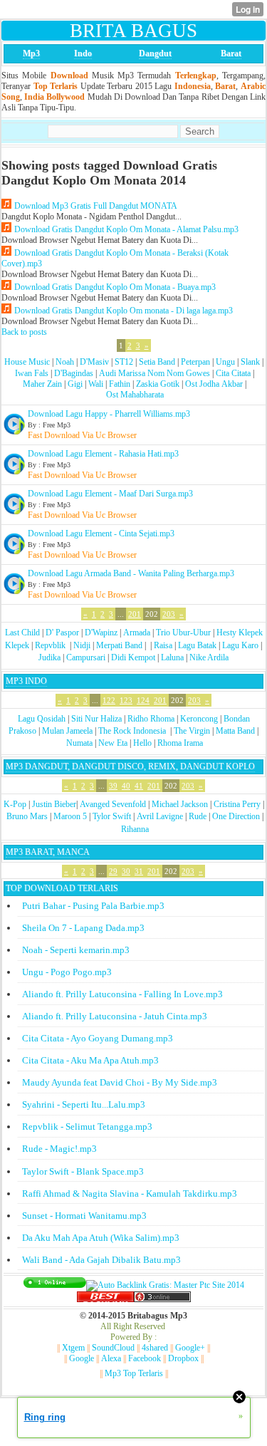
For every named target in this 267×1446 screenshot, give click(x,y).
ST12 (124, 362)
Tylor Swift (112, 816)
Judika (49, 657)
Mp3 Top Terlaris (134, 1373)
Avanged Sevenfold (113, 804)
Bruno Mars (27, 816)
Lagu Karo (240, 645)
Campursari (85, 657)
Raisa (163, 645)
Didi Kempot (133, 657)
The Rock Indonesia (133, 731)
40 (126, 785)
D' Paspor (62, 633)
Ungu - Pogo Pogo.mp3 (67, 972)
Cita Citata (233, 373)
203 (168, 614)
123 (126, 700)
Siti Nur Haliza (96, 719)
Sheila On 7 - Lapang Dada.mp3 (83, 927)
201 (134, 614)
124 (143, 700)
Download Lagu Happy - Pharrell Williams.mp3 (109, 414)
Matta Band (235, 731)
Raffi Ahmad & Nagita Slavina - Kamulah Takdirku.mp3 (129, 1193)
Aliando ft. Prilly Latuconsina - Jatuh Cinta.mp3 (114, 1016)
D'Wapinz (101, 633)
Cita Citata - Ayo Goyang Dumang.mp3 (97, 1038)
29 (113, 871)
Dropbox (183, 1358)
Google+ (190, 1348)
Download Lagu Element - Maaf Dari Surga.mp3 (110, 494)
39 (113, 785)
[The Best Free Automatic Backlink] (105, 1299)
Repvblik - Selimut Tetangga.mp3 (87, 1126)
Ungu (225, 362)
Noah (65, 362)
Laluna (172, 657)
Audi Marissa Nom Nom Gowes (154, 373)
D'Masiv (94, 362)
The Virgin (192, 731)
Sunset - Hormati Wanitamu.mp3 (84, 1215)
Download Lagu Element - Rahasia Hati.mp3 (103, 454)
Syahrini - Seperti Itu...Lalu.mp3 (83, 1104)
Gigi (75, 384)
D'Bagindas (73, 373)
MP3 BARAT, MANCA (48, 852)
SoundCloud (113, 1348)
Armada (136, 633)
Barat (231, 53)
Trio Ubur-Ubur (183, 633)
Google (81, 1358)
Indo (83, 53)
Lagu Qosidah (42, 719)
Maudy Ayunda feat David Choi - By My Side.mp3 (119, 1082)
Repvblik (50, 645)
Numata (79, 743)
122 (109, 700)
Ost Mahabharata (135, 395)
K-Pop (15, 804)
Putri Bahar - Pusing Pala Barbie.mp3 (93, 905)
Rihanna (135, 829)
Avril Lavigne (160, 816)
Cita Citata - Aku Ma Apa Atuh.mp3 (90, 1060)
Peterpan (195, 362)
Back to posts (24, 332)
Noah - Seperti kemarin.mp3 (76, 950)
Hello (142, 743)
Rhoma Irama (180, 743)
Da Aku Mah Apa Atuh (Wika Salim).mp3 (100, 1237)
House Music (27, 362)
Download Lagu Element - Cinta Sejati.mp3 (101, 534)
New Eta (112, 743)
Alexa (111, 1358)
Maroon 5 (70, 816)
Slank (250, 362)
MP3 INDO (26, 681)
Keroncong (199, 719)
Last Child (22, 633)
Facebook (144, 1358)
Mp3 (31, 53)
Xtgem (73, 1348)
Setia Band (157, 362)
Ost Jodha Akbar (214, 384)
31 (139, 871)
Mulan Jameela (67, 731)
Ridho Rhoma (150, 719)
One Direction (236, 816)
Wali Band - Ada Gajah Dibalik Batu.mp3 (101, 1259)
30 (126, 871)
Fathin (119, 384)
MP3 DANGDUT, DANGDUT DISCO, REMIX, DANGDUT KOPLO (130, 766)
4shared (155, 1348)
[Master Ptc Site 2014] (165, 1285)
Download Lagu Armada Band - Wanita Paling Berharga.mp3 (131, 573)
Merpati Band (119, 645)
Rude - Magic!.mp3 (59, 1148)
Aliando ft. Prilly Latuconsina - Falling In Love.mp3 (122, 994)
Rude (197, 816)
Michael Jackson (180, 804)
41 (139, 785)
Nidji (81, 645)
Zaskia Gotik (157, 384)
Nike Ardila (209, 657)
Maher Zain (42, 384)
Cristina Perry (237, 804)
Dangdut (155, 53)
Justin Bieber (54, 804)
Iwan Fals (31, 373)
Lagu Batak (197, 645)
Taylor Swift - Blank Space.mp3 (83, 1171)
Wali (95, 384)
